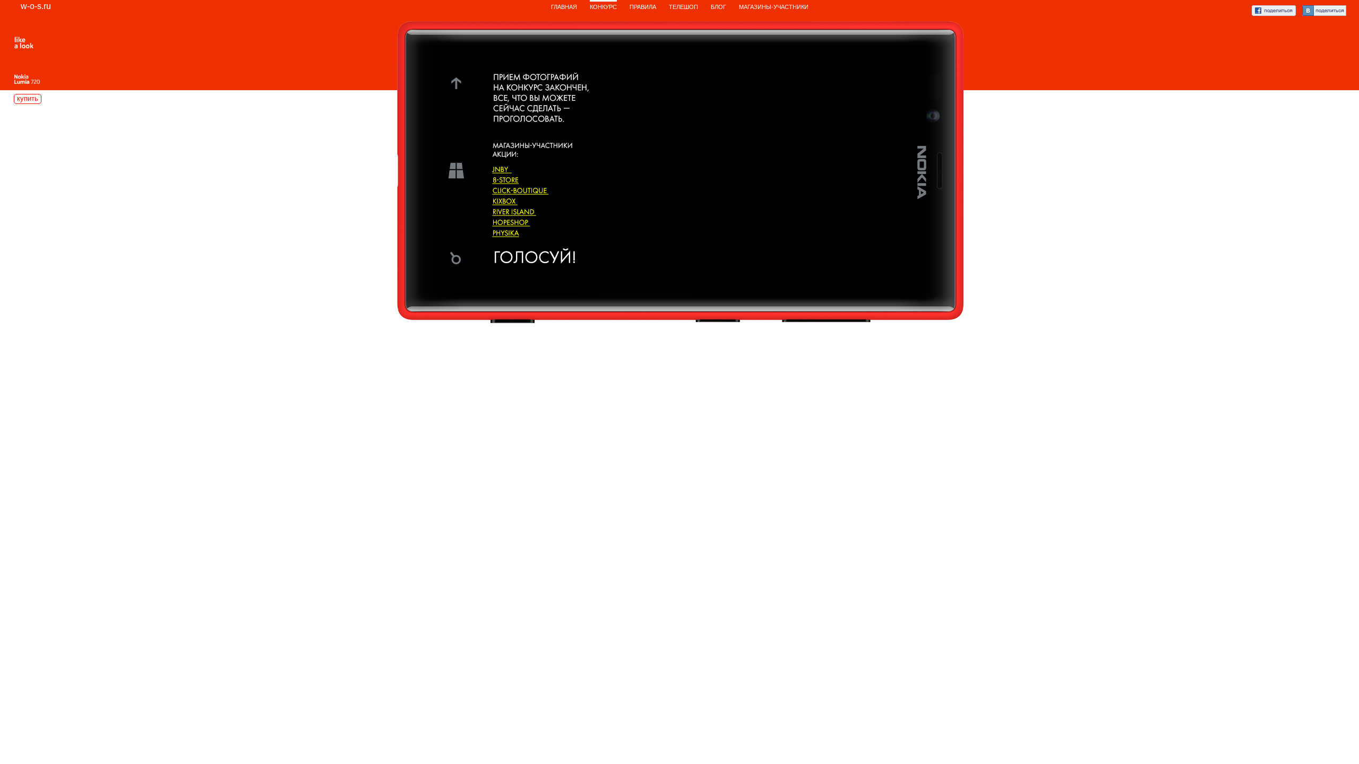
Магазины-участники (773, 7)
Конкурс (603, 7)
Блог (718, 7)
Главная (564, 7)
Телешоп (683, 7)
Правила (643, 7)
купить (27, 98)
